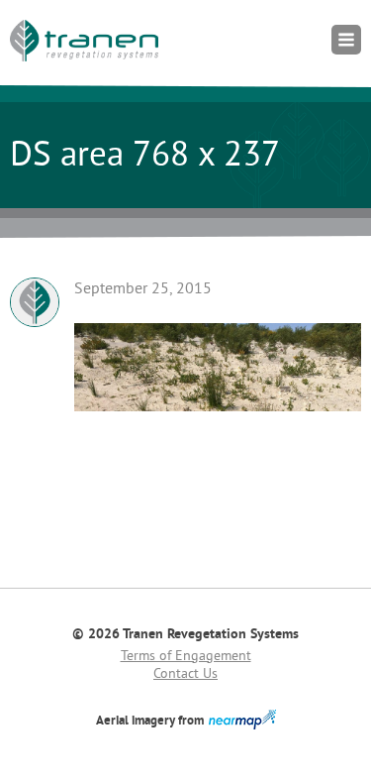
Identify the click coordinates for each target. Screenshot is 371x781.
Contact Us (185, 674)
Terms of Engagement (186, 656)
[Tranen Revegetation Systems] (84, 40)
